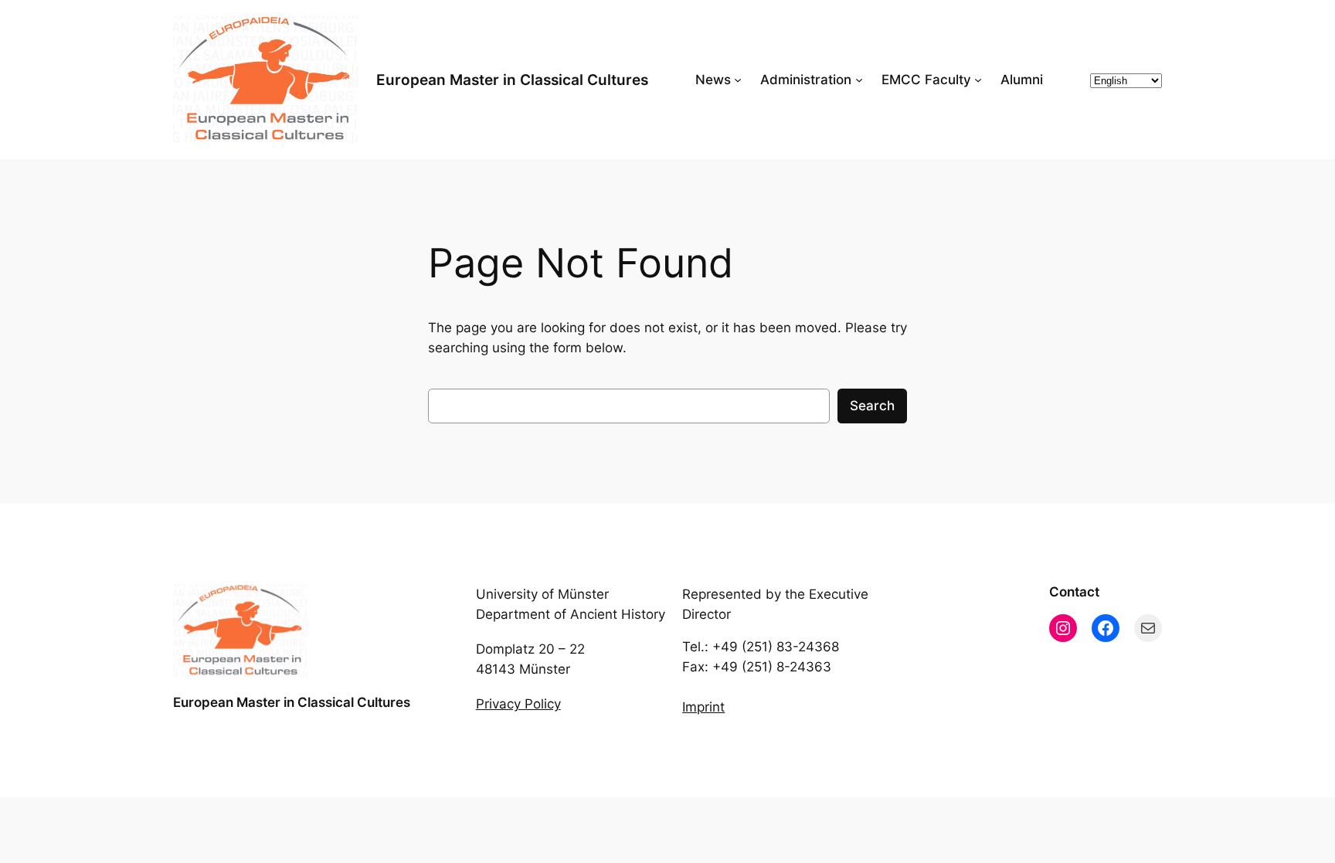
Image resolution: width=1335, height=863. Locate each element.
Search (872, 405)
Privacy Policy (518, 704)
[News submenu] (738, 79)
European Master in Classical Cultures (512, 79)
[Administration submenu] (859, 79)
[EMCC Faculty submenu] (978, 79)
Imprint (703, 707)
